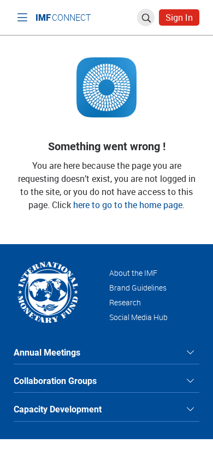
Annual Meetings (47, 352)
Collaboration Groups (55, 380)
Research (125, 302)
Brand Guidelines (138, 287)
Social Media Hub (138, 317)
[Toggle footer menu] (190, 352)
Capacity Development (58, 409)
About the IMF (133, 273)
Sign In (179, 17)
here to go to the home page (127, 205)
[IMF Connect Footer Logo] (48, 291)
